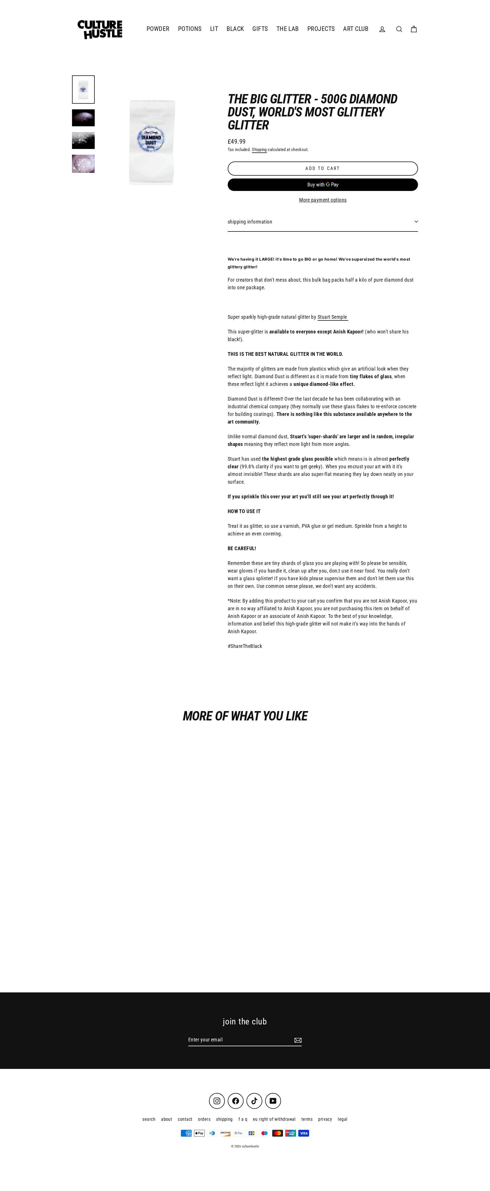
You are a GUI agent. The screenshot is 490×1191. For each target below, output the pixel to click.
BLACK (235, 28)
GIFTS (260, 28)
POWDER (158, 28)
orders (204, 1119)
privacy (325, 1119)
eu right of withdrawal (274, 1119)
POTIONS (190, 28)
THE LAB (287, 28)
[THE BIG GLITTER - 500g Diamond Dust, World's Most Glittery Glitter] (83, 89)
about (166, 1119)
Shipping (259, 149)
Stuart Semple (333, 317)
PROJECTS (321, 28)
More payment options (323, 200)
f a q (242, 1119)
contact (185, 1119)
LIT (214, 28)
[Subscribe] (297, 1039)
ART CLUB (355, 28)
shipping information (250, 222)
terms (306, 1119)
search (148, 1119)
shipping (224, 1119)
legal (342, 1119)
